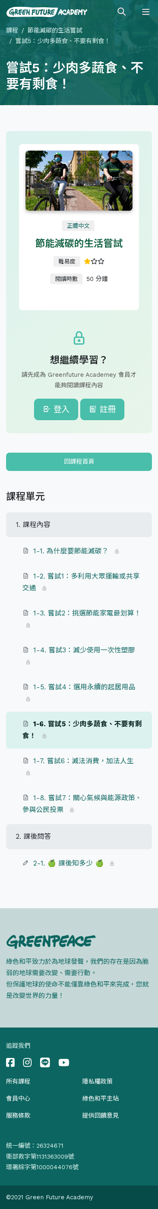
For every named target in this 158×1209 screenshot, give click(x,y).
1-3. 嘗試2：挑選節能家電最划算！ (87, 613)
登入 (60, 409)
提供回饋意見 (100, 1115)
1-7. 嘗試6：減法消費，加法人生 (83, 761)
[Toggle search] (121, 12)
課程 (12, 30)
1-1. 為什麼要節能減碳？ (71, 551)
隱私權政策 (97, 1081)
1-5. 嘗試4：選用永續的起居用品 (84, 687)
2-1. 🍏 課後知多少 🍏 (68, 863)
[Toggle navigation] (146, 12)
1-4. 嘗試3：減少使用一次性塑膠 (84, 650)
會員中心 (18, 1098)
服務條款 (18, 1115)
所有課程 (18, 1081)
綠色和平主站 (100, 1098)
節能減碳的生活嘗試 (55, 30)
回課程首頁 (79, 461)
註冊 (106, 409)
